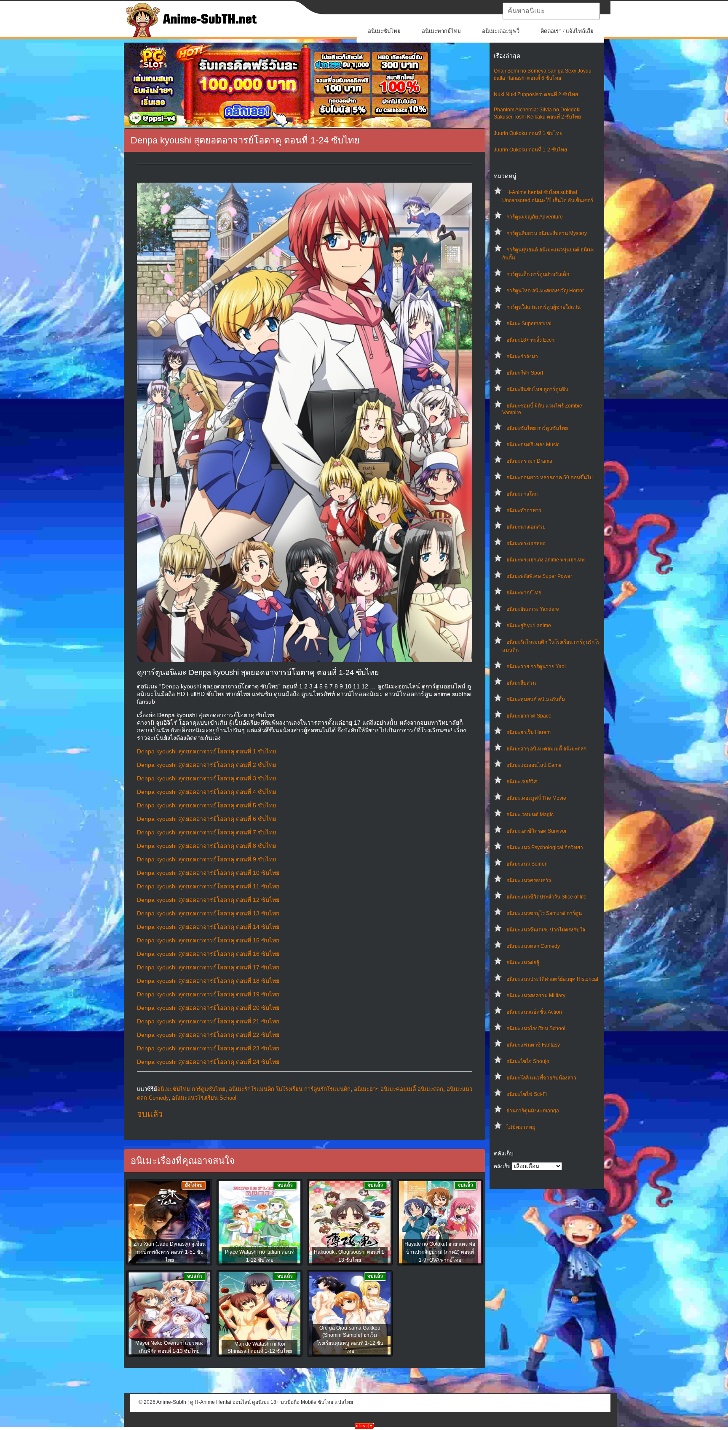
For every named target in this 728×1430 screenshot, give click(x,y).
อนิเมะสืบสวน (521, 683)
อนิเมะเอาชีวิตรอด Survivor (536, 831)
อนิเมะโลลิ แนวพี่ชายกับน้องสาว (541, 1078)
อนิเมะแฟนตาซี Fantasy (533, 1045)
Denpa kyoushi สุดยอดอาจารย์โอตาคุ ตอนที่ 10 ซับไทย (208, 872)
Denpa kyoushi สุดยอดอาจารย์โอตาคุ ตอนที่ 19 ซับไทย (208, 994)
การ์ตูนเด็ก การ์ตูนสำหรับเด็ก (537, 274)
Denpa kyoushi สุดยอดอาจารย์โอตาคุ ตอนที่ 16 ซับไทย (208, 953)
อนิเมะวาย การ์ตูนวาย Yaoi (536, 666)
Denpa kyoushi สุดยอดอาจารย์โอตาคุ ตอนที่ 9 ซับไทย (206, 859)
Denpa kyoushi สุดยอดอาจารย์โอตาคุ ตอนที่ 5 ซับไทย (206, 805)
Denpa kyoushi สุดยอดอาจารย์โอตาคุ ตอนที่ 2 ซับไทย (206, 764)
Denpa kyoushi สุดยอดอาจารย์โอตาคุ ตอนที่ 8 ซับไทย (206, 845)
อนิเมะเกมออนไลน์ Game (534, 765)
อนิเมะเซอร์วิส (521, 782)
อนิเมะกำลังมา (522, 356)
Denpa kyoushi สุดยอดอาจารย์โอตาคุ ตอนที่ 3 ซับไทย (206, 778)
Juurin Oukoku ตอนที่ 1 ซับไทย (528, 133)
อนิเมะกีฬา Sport (524, 373)
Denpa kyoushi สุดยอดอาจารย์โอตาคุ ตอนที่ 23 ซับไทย (208, 1048)
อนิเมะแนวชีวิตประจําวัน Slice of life (546, 897)
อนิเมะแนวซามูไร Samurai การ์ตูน (544, 913)
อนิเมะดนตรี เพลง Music (532, 445)
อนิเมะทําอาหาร (523, 510)
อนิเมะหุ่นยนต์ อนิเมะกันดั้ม (535, 699)
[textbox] (551, 11)
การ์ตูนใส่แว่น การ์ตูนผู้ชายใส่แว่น (543, 307)
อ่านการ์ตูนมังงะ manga (532, 1111)
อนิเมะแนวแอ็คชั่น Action (534, 1012)
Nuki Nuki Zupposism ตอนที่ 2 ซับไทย (536, 94)
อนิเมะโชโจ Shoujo (527, 1061)
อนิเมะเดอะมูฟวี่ (500, 31)
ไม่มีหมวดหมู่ (520, 1127)
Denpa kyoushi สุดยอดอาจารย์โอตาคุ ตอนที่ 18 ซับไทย (208, 980)
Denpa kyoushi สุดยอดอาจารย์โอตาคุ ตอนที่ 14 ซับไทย (208, 926)
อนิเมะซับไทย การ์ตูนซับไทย (537, 428)
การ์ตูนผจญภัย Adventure (534, 217)
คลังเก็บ (502, 1166)
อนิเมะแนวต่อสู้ (522, 963)
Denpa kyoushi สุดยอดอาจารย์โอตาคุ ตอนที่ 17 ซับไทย (208, 967)
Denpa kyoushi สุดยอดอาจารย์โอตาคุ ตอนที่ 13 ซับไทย (208, 913)
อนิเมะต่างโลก (522, 494)
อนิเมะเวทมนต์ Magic (530, 815)
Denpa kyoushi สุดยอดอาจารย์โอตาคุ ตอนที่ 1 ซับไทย (206, 751)
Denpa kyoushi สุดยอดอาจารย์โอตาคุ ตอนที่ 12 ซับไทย (208, 899)
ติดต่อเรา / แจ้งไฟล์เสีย (567, 31)
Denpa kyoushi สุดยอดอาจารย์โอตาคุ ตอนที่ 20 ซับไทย (208, 1007)
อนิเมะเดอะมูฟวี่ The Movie (536, 798)
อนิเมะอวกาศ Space (528, 716)
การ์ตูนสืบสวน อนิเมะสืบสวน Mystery (546, 233)
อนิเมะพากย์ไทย (441, 31)
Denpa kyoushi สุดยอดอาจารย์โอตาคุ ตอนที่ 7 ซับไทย (206, 832)
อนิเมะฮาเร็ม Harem (528, 732)
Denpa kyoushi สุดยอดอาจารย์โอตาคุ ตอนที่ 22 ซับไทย (208, 1034)
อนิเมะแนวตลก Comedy (533, 946)
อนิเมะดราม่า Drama (529, 461)
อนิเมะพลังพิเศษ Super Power (539, 576)
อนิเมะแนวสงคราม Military (535, 995)
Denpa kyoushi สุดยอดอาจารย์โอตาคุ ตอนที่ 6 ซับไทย (206, 818)
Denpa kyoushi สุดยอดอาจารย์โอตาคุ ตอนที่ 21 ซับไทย (208, 1021)
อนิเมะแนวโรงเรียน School (535, 1028)
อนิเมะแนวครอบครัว (528, 880)
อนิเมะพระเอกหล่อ (526, 543)
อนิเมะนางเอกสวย (526, 527)
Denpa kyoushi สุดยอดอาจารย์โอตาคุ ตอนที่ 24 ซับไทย (208, 1061)
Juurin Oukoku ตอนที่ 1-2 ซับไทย (530, 150)
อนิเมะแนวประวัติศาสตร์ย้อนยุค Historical (552, 979)
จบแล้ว (150, 1114)
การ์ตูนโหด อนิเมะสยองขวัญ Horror (545, 291)
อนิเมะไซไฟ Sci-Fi (526, 1094)
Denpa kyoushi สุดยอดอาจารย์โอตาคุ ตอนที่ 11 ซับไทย (208, 886)
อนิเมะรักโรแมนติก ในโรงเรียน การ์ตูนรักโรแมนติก (290, 1089)
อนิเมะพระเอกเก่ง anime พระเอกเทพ (545, 560)
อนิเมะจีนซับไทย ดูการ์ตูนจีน (537, 389)
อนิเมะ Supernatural (528, 323)
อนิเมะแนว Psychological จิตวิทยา (544, 847)
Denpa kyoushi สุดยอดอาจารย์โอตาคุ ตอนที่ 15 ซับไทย (208, 940)
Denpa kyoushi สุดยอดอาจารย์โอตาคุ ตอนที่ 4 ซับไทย (206, 791)
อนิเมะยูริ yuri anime (528, 626)
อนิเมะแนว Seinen (527, 864)
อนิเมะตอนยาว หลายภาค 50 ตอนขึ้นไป (549, 477)
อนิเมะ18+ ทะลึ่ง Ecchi (531, 340)
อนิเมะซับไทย (384, 31)
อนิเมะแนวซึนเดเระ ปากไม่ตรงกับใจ (545, 930)
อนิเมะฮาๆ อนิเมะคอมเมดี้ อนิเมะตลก (546, 749)
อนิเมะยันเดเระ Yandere (532, 609)
